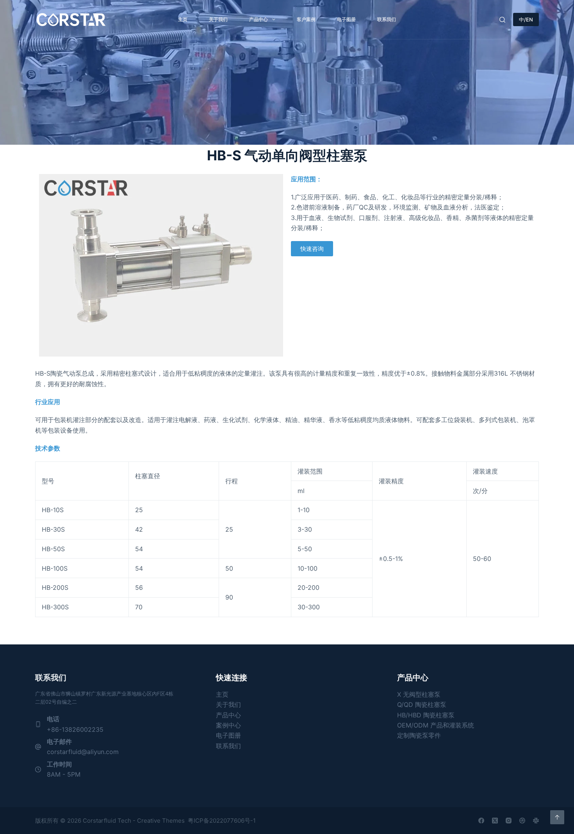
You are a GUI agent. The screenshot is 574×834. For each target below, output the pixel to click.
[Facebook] (481, 820)
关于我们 (218, 19)
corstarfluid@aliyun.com (83, 752)
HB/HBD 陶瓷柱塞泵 (426, 715)
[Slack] (536, 820)
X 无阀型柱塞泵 (418, 694)
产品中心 (258, 19)
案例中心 (228, 725)
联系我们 (386, 19)
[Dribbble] (522, 820)
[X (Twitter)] (495, 820)
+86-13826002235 (75, 729)
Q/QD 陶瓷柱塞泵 (421, 704)
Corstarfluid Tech (107, 820)
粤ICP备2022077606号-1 (222, 820)
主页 (182, 19)
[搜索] (502, 20)
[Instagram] (509, 820)
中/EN (526, 19)
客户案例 (306, 19)
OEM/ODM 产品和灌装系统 (435, 725)
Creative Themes (161, 820)
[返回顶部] (557, 817)
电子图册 (346, 19)
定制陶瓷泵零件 (419, 735)
